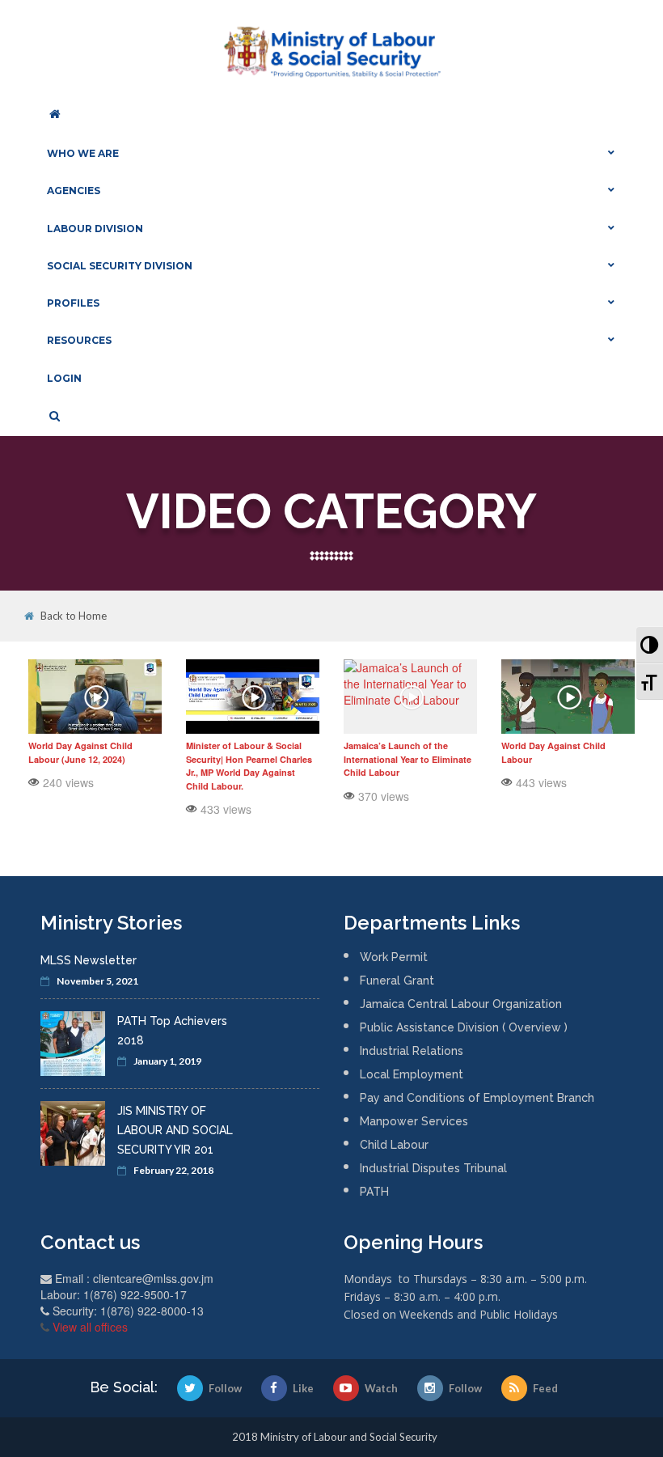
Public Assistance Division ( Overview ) (464, 1027)
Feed (545, 1388)
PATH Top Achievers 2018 (172, 1030)
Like (303, 1388)
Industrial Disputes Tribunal (433, 1168)
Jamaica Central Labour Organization (461, 1003)
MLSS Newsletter (88, 960)
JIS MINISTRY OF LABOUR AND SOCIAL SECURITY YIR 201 (175, 1130)
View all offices (90, 1327)
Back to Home (73, 616)
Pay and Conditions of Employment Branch (477, 1097)
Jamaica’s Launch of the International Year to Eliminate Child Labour (407, 758)
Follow (225, 1388)
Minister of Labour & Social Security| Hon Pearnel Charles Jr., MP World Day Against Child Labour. (249, 765)
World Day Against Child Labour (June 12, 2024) (80, 752)
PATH (374, 1191)
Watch (381, 1388)
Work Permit (394, 957)
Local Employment (411, 1074)
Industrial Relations (411, 1050)
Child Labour (394, 1144)
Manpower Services (414, 1121)
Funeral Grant (397, 980)
